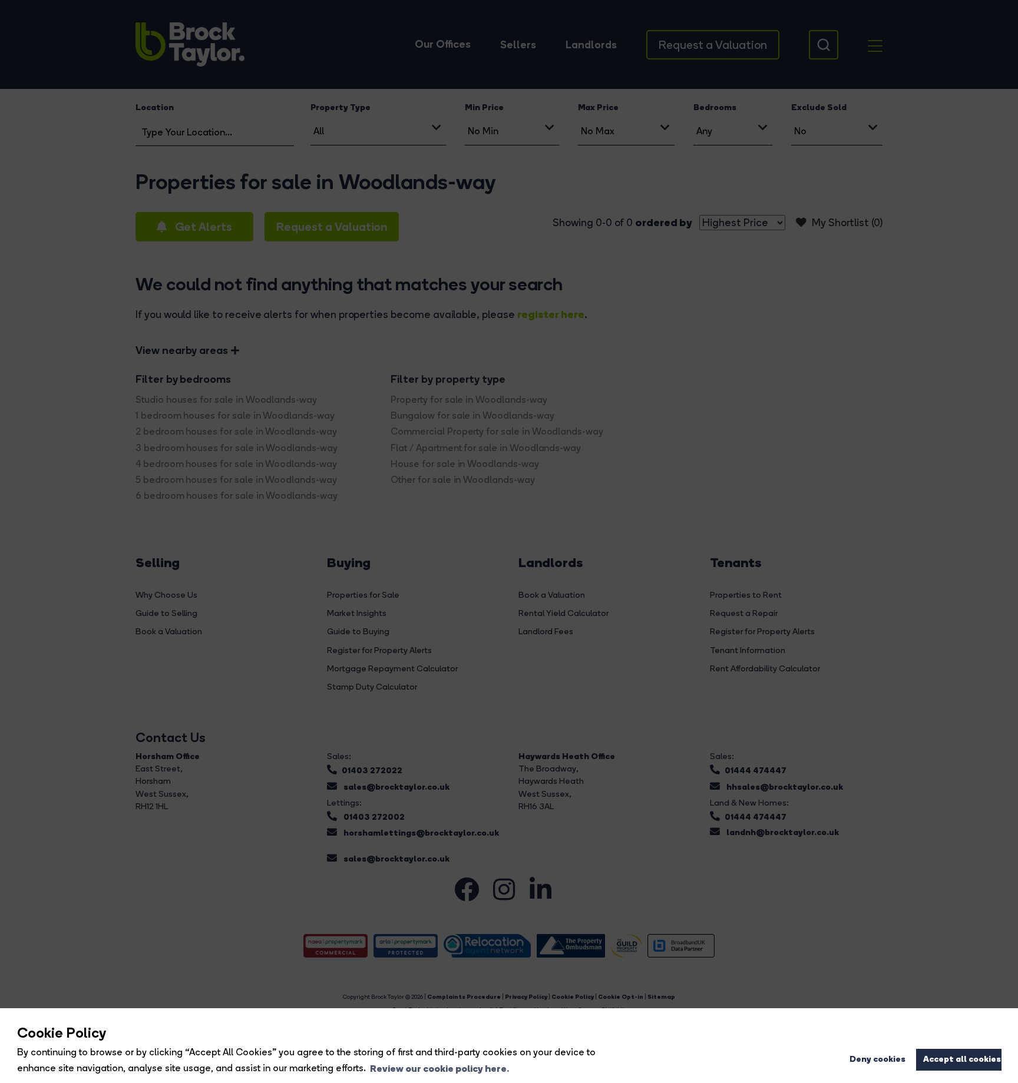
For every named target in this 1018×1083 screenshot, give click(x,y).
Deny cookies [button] (877, 1059)
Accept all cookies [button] (962, 1059)
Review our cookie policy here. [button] (439, 1068)
